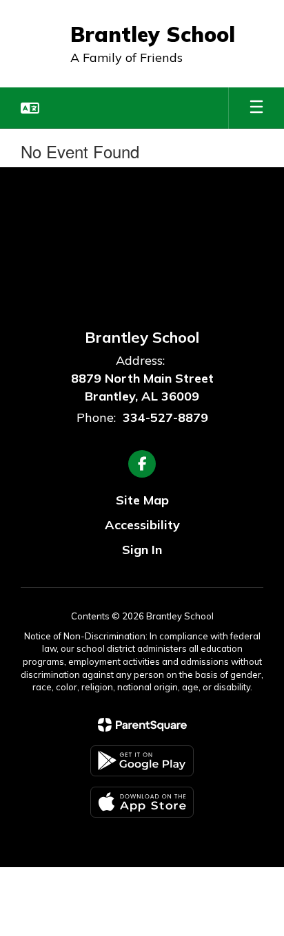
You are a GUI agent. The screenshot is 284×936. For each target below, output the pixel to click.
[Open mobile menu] (256, 108)
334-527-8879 (165, 417)
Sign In (142, 549)
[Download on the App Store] (142, 802)
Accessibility (142, 525)
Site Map (142, 500)
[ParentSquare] (142, 724)
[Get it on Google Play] (142, 760)
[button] (30, 108)
